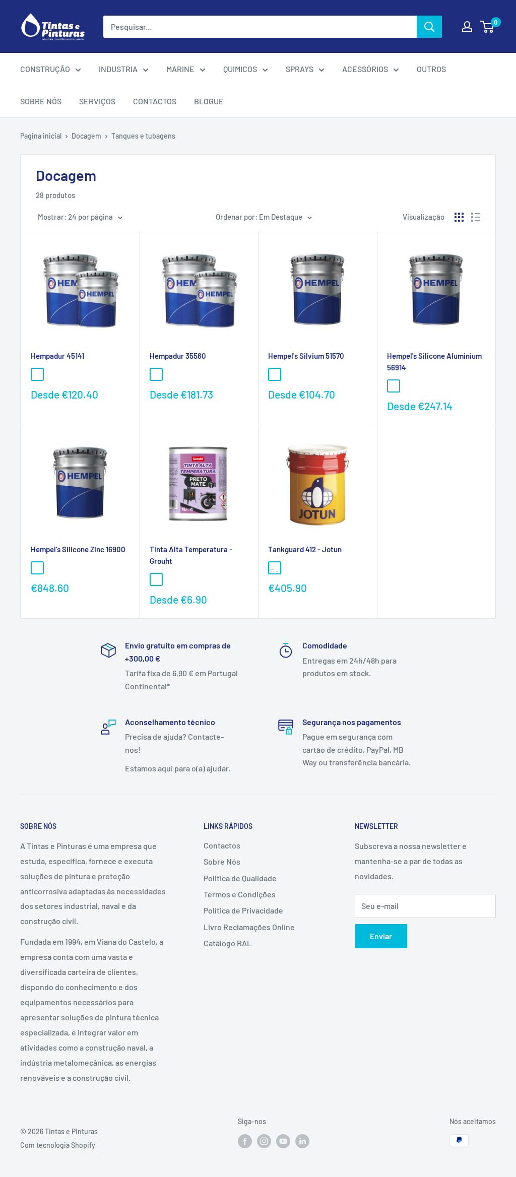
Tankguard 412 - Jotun (305, 549)
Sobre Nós (222, 861)
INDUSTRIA (118, 69)
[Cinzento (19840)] (37, 567)
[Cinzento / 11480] (52, 374)
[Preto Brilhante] (171, 579)
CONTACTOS (154, 101)
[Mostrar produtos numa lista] (475, 217)
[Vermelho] (289, 567)
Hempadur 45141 (57, 355)
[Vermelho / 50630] (82, 374)
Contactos (222, 845)
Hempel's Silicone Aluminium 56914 (434, 361)
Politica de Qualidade (240, 878)
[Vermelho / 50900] (171, 374)
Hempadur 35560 (178, 355)
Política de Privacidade (243, 910)
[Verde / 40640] (67, 374)
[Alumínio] (186, 579)
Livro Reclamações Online (249, 927)
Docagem (86, 136)
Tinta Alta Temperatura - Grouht (191, 555)
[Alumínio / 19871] (37, 374)
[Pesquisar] (429, 27)
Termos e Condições (240, 894)
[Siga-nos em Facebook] (245, 1141)
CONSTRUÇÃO (45, 69)
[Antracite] (201, 579)
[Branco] (274, 567)
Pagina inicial (40, 136)
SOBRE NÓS (40, 101)
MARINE (180, 69)
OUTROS (431, 69)
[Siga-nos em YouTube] (283, 1141)
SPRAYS (299, 69)
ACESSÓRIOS (365, 69)
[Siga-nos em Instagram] (264, 1141)
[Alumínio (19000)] (274, 374)
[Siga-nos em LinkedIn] (302, 1141)
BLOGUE (209, 101)
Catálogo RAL (227, 943)
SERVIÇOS (97, 101)
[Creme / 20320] (156, 374)
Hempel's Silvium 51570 (306, 355)
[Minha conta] (467, 26)
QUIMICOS (240, 69)
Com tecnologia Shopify (57, 1145)
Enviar (381, 936)
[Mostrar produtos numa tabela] (459, 217)
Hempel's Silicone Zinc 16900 (78, 549)
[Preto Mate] (156, 579)
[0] (487, 27)
